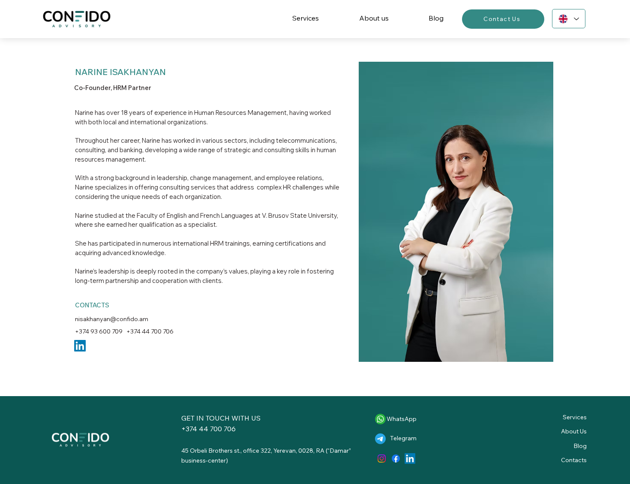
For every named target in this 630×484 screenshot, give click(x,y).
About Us (574, 431)
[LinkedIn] (410, 458)
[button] (305, 18)
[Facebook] (395, 458)
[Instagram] (381, 458)
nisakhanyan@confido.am (111, 319)
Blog (580, 446)
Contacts (574, 460)
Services (575, 417)
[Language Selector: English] (568, 18)
